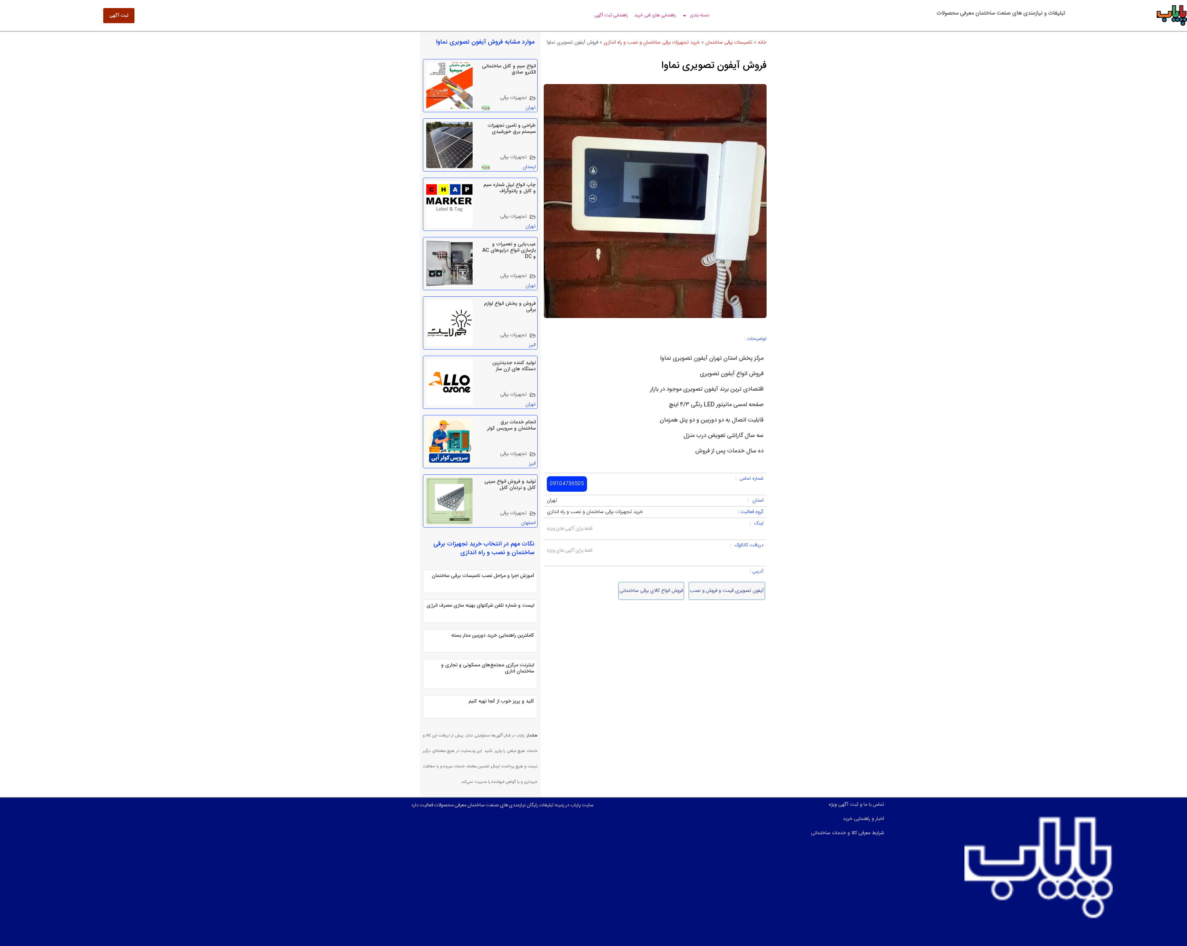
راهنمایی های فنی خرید (655, 15)
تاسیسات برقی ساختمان (728, 42)
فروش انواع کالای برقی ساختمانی (651, 591)
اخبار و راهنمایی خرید (863, 819)
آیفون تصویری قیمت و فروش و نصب (727, 591)
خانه (762, 42)
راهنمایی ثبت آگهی (611, 15)
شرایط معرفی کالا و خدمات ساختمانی (847, 833)
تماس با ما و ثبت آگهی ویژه (856, 804)
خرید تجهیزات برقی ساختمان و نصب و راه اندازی (652, 42)
